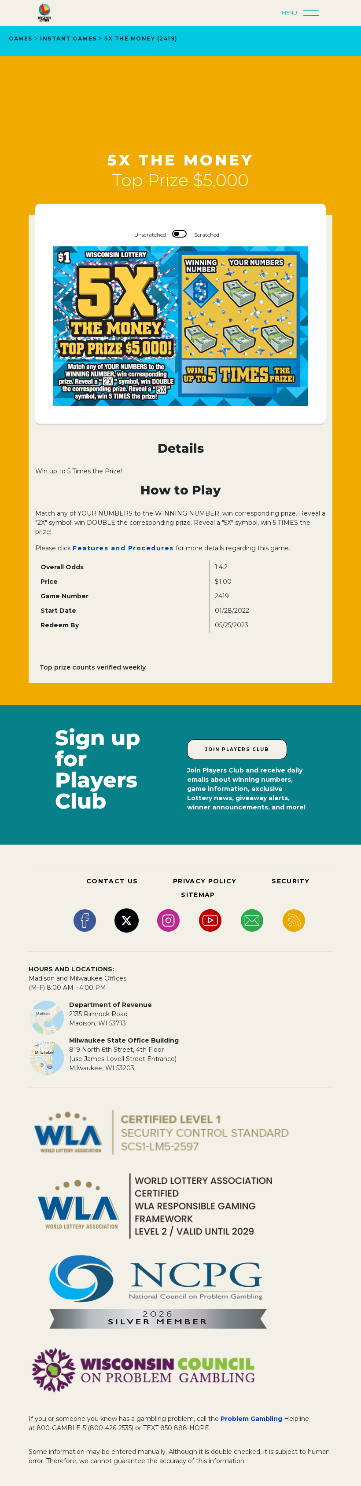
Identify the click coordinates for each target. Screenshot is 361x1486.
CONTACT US (112, 881)
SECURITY (290, 881)
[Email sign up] (252, 920)
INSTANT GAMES (68, 38)
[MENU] (313, 13)
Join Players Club (237, 749)
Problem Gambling (251, 1419)
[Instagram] (168, 920)
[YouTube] (210, 920)
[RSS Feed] (294, 920)
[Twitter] (126, 920)
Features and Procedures (123, 548)
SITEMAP (198, 895)
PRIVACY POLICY (204, 881)
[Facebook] (85, 920)
